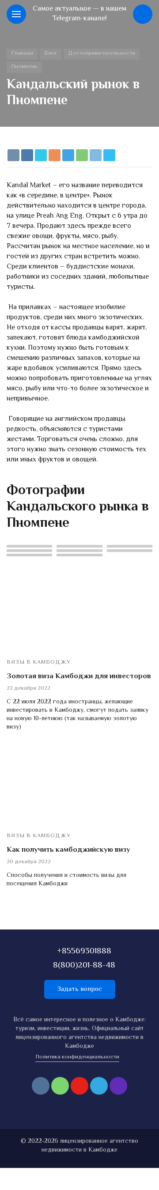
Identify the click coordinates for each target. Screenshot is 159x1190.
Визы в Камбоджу (39, 662)
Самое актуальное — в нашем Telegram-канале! (79, 14)
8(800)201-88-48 (84, 965)
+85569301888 (84, 951)
